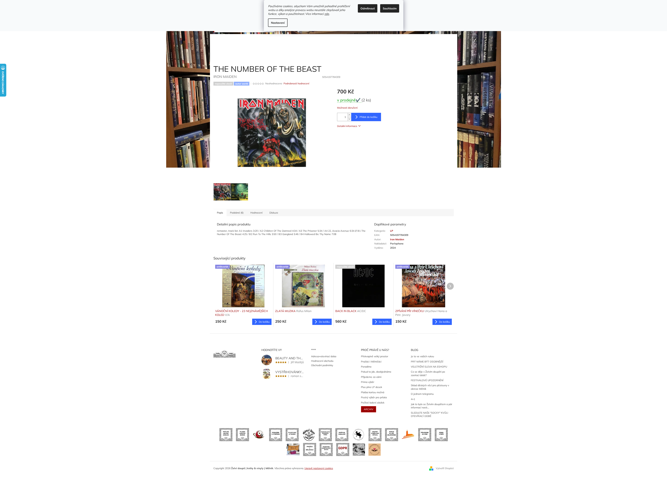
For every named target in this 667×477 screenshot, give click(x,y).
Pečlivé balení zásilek (372, 402)
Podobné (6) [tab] (236, 212)
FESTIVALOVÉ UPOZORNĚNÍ (427, 380)
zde (327, 14)
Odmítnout (367, 8)
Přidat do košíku (368, 117)
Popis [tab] (220, 212)
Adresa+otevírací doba (323, 356)
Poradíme (366, 366)
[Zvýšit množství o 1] (349, 115)
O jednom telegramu (422, 393)
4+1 (413, 399)
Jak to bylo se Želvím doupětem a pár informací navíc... (431, 406)
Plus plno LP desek (371, 387)
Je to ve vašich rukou (422, 356)
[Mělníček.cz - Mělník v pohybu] (408, 434)
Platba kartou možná (372, 392)
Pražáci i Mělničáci (371, 361)
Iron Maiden (397, 239)
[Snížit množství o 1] (349, 119)
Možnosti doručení (347, 107)
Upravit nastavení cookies (318, 468)
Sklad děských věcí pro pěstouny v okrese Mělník (430, 387)
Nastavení (278, 22)
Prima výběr (367, 382)
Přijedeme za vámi (371, 377)
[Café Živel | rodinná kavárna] (259, 434)
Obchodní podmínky (322, 365)
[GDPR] (342, 449)
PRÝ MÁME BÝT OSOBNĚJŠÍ (427, 361)
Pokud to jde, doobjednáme (376, 371)
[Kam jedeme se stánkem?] (359, 449)
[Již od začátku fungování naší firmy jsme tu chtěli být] (309, 449)
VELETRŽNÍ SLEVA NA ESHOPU (429, 366)
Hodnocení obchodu (322, 360)
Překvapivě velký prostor (374, 356)
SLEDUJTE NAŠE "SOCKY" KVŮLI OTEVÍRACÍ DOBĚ (429, 414)
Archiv (368, 409)
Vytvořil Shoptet (445, 468)
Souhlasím (390, 8)
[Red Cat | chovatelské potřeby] (293, 449)
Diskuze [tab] (273, 212)
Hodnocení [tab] (256, 212)
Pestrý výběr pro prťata (374, 397)
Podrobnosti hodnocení (296, 83)
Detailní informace (347, 126)
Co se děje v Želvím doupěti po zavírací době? (428, 373)
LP (391, 230)
